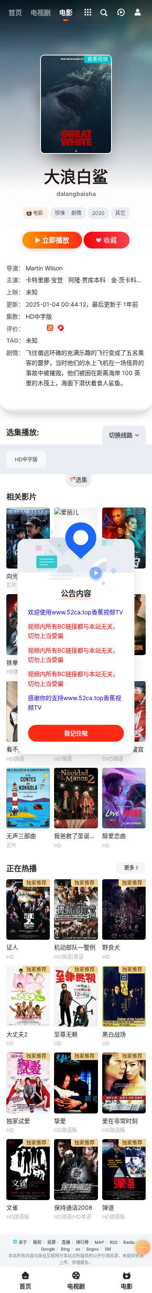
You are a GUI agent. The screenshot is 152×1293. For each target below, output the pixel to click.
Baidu (129, 1242)
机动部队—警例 (74, 947)
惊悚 (60, 213)
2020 (98, 213)
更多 (129, 868)
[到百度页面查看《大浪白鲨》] (92, 328)
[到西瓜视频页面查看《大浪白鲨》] (60, 328)
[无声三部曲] (28, 798)
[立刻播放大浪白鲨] (76, 104)
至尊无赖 (66, 1034)
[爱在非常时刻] (124, 1082)
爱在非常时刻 (120, 1120)
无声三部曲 (21, 835)
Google (48, 1248)
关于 (23, 1242)
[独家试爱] (28, 1082)
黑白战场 (114, 1034)
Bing (65, 1248)
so (78, 1248)
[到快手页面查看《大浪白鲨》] (50, 328)
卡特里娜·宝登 (44, 279)
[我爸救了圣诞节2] (76, 798)
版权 (37, 1242)
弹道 (108, 1207)
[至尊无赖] (76, 996)
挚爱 (60, 1120)
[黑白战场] (124, 996)
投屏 (51, 1242)
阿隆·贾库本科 (87, 279)
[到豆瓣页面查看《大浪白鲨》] (29, 328)
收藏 (110, 240)
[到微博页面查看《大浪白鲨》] (71, 328)
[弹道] (124, 1169)
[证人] (28, 909)
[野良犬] (124, 909)
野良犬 (111, 947)
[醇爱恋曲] (124, 798)
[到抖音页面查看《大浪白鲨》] (39, 328)
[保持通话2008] (76, 1169)
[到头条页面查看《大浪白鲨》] (82, 328)
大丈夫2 (16, 1034)
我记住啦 (76, 733)
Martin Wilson (44, 268)
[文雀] (28, 1169)
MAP (99, 1242)
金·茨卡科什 (126, 279)
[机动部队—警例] (76, 909)
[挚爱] (76, 1082)
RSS (113, 1242)
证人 (12, 947)
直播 (66, 1242)
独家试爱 (18, 1120)
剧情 (76, 213)
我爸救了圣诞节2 (76, 835)
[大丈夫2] (28, 996)
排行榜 (82, 1242)
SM (108, 1248)
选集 (81, 479)
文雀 (12, 1207)
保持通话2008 (73, 1207)
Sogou (92, 1248)
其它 (120, 213)
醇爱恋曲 (114, 835)
